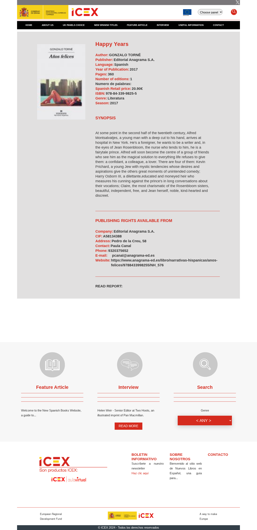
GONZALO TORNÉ (125, 55)
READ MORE (128, 426)
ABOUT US (47, 25)
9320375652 (118, 251)
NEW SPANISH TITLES (105, 25)
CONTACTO (218, 455)
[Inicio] (57, 10)
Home (28, 25)
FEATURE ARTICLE (137, 25)
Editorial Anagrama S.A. (134, 60)
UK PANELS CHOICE (74, 25)
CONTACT (218, 25)
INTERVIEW (163, 25)
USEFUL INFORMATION (191, 25)
